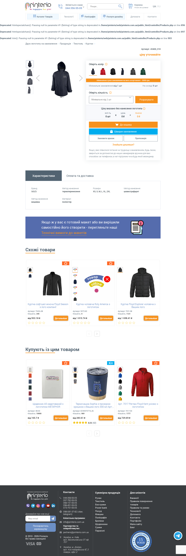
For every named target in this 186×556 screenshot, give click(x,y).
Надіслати (53, 518)
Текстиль (100, 501)
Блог (132, 527)
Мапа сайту (136, 524)
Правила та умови (139, 507)
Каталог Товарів (44, 16)
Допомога (135, 16)
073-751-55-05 (70, 507)
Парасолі (100, 530)
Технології (69, 16)
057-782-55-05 (70, 500)
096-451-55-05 (70, 505)
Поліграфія (90, 16)
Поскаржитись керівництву (40, 527)
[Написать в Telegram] (178, 535)
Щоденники (101, 524)
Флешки (99, 514)
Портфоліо (135, 520)
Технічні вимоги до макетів (64, 232)
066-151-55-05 (70, 502)
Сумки (98, 527)
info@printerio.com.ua (73, 521)
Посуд (98, 511)
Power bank (101, 507)
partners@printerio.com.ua (76, 532)
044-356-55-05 (73, 8)
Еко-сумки (100, 504)
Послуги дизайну (115, 16)
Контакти (152, 16)
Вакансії (134, 497)
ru (159, 6)
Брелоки (99, 520)
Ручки (98, 497)
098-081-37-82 (70, 511)
